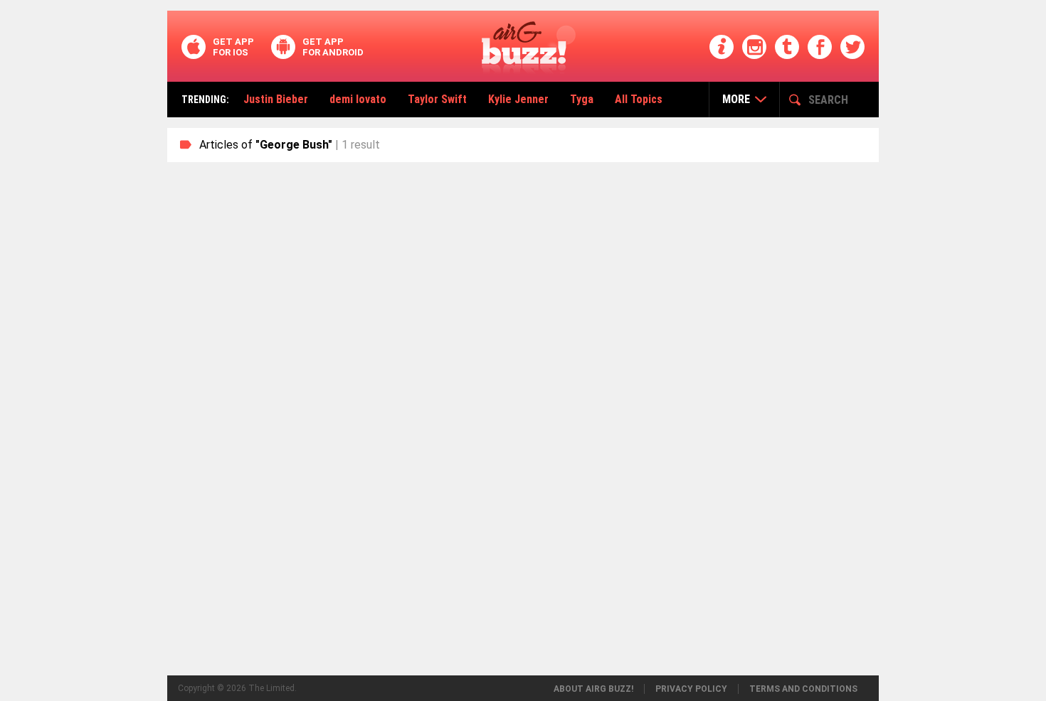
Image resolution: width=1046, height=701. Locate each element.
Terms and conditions (803, 689)
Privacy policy (691, 689)
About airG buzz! (593, 689)
